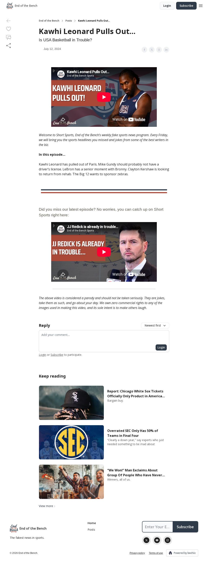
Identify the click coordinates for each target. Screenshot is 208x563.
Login (167, 6)
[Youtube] (157, 540)
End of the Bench (49, 20)
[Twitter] (146, 540)
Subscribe (186, 6)
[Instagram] (167, 540)
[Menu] (200, 5)
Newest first (153, 325)
